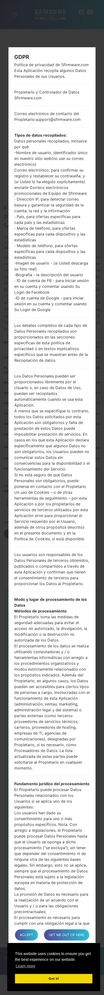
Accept (26, 935)
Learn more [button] (25, 966)
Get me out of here (66, 935)
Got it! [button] (54, 978)
